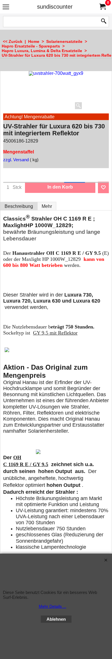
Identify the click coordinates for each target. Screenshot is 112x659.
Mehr (47, 206)
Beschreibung (19, 206)
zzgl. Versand (16, 159)
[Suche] (103, 21)
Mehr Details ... (52, 606)
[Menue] (6, 7)
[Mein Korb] (102, 6)
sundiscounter (55, 6)
